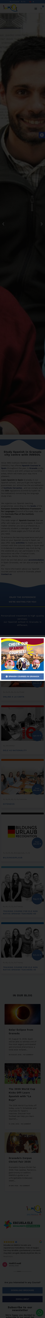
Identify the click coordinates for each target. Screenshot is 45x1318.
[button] (42, 640)
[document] (22, 659)
